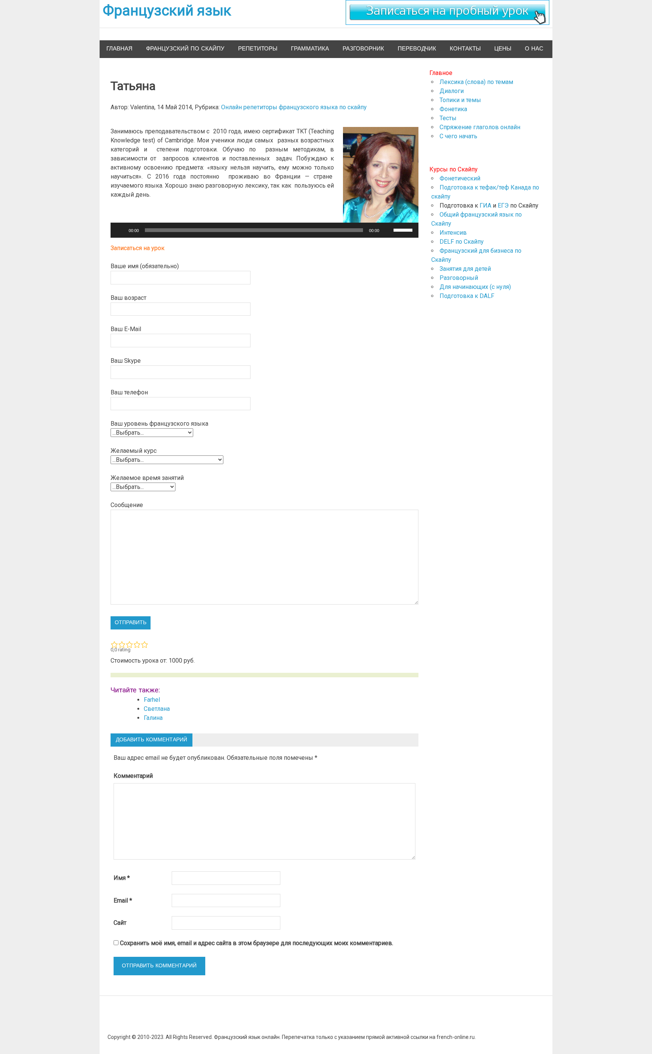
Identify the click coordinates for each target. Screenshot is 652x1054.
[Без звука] (387, 230)
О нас (534, 48)
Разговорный (459, 277)
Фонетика (453, 109)
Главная (119, 48)
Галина (153, 717)
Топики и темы (460, 100)
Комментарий (133, 775)
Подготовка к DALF (467, 295)
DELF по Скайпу (462, 241)
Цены (502, 48)
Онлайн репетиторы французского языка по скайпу (294, 107)
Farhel (152, 699)
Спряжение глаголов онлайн (480, 127)
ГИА (485, 205)
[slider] (404, 229)
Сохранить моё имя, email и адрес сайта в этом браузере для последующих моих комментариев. (256, 943)
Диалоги (452, 91)
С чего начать (458, 136)
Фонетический (460, 178)
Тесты (448, 118)
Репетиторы (257, 48)
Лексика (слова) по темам (476, 82)
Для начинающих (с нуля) (475, 286)
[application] (265, 230)
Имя (122, 877)
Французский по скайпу (185, 48)
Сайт (120, 922)
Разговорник (363, 48)
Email (123, 900)
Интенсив (453, 232)
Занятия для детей (465, 268)
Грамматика (310, 48)
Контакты (465, 48)
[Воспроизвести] (120, 230)
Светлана (157, 708)
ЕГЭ (503, 205)
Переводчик (417, 48)
